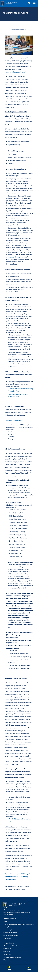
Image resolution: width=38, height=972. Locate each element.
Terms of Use (7, 938)
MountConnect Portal (10, 946)
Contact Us (7, 951)
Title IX (6, 921)
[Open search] (29, 3)
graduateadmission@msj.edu (16, 257)
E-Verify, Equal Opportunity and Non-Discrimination (19, 924)
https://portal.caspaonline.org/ (15, 72)
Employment (7, 954)
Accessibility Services (10, 930)
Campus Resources (9, 943)
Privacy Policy (8, 927)
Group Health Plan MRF (11, 935)
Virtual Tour (7, 960)
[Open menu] (34, 3)
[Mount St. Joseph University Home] (9, 3)
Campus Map (8, 948)
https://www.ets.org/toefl (13, 421)
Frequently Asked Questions (12, 957)
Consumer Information (10, 932)
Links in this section (17, 30)
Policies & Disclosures (10, 918)
